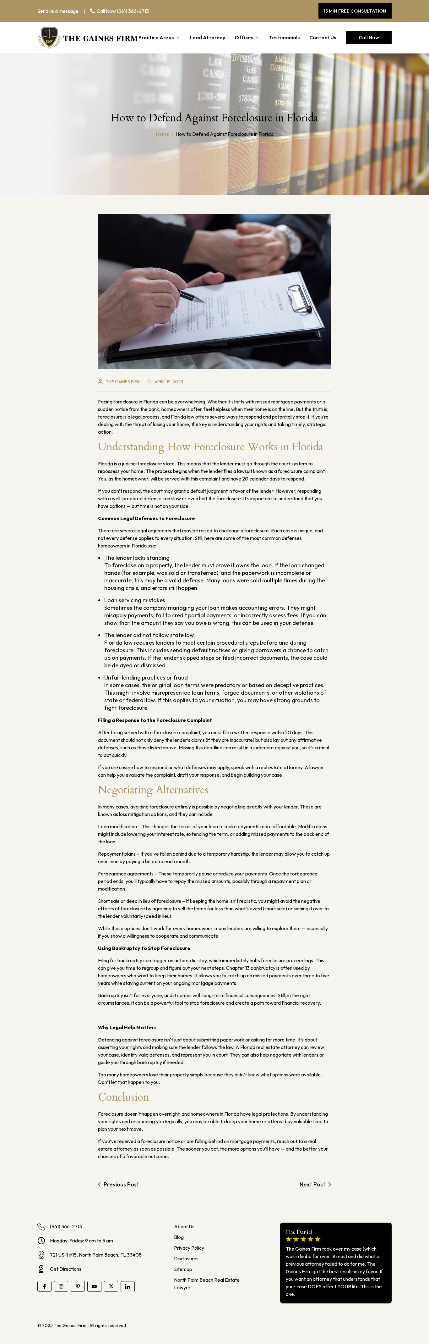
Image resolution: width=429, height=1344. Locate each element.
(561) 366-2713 (133, 11)
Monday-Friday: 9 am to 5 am (81, 1240)
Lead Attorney (207, 37)
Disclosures (186, 1258)
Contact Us (322, 37)
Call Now (369, 37)
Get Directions (65, 1269)
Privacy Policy (189, 1248)
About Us (184, 1226)
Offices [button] (244, 37)
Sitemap (183, 1269)
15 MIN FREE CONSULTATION (355, 11)
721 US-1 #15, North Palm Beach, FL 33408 (96, 1255)
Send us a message (58, 11)
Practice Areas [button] (156, 37)
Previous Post (121, 1184)
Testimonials (284, 37)
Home (162, 134)
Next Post (312, 1184)
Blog (179, 1237)
